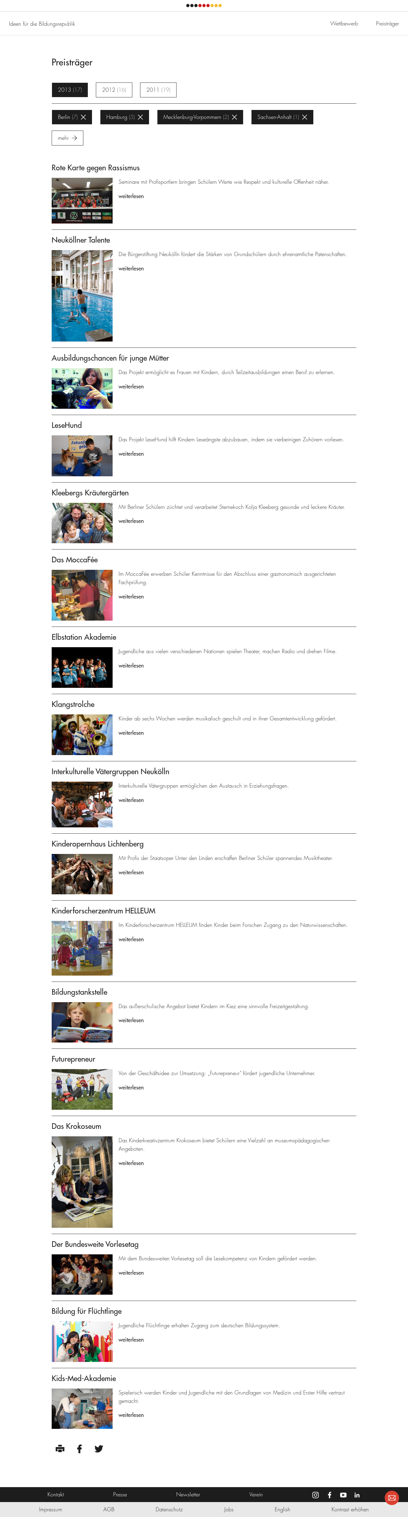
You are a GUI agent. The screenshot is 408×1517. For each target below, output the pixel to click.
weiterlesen (131, 196)
